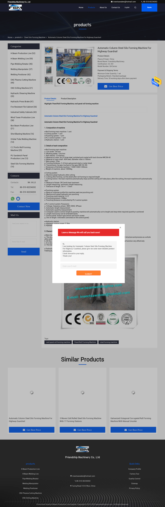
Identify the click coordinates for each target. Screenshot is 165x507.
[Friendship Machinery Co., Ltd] (15, 7)
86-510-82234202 (150, 2)
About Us (103, 7)
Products (91, 7)
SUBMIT (88, 274)
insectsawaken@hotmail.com (124, 2)
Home (81, 7)
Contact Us (115, 7)
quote (149, 7)
